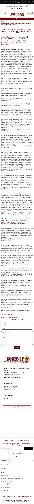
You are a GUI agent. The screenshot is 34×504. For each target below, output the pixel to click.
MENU (3, 311)
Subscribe (28, 448)
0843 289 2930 (7, 481)
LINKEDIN (27, 311)
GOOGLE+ (8, 311)
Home (2, 21)
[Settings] (27, 13)
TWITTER (21, 311)
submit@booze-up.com (9, 484)
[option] (17, 19)
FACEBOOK (15, 311)
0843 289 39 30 (17, 83)
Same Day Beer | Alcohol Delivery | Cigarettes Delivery (17, 18)
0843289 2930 (17, 269)
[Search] (5, 13)
